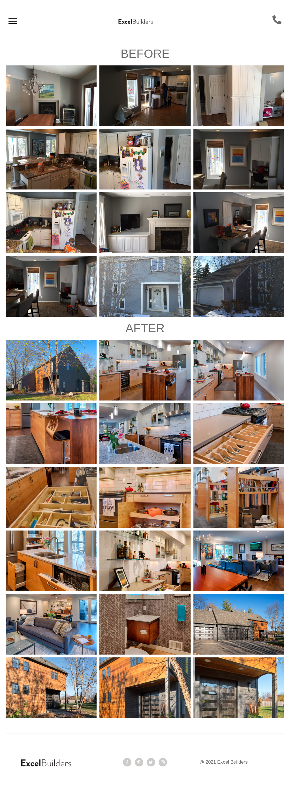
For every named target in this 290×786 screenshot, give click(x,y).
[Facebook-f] (127, 762)
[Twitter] (151, 762)
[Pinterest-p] (139, 762)
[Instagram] (163, 762)
